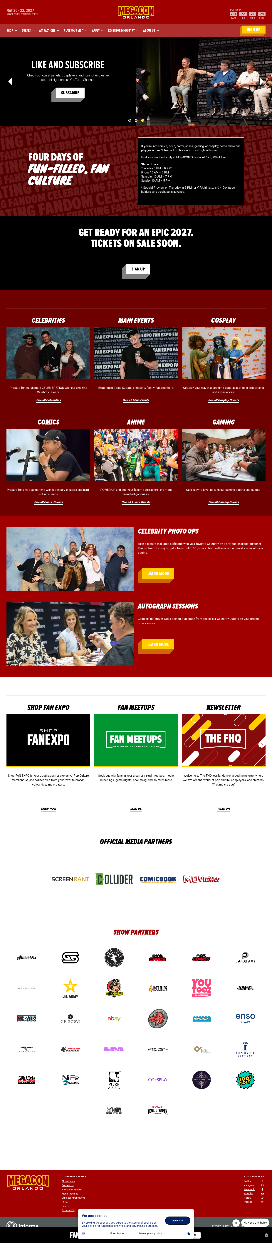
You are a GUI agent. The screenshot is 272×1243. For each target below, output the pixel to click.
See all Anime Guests (136, 502)
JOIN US (136, 809)
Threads (248, 1201)
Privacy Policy (220, 1225)
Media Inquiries (70, 1193)
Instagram (249, 1185)
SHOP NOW (48, 809)
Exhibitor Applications (73, 1197)
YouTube (248, 1193)
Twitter (247, 1181)
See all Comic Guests (48, 502)
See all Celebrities (48, 400)
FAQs (65, 1202)
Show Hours (68, 1181)
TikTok (247, 1197)
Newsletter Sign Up (72, 1189)
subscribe (70, 93)
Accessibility (68, 1210)
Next (262, 81)
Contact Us (68, 1185)
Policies (66, 1206)
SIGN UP (253, 29)
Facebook (249, 1189)
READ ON (223, 809)
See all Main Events (136, 400)
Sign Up (138, 269)
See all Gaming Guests (223, 502)
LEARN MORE (158, 573)
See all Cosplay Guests (223, 400)
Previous (10, 81)
